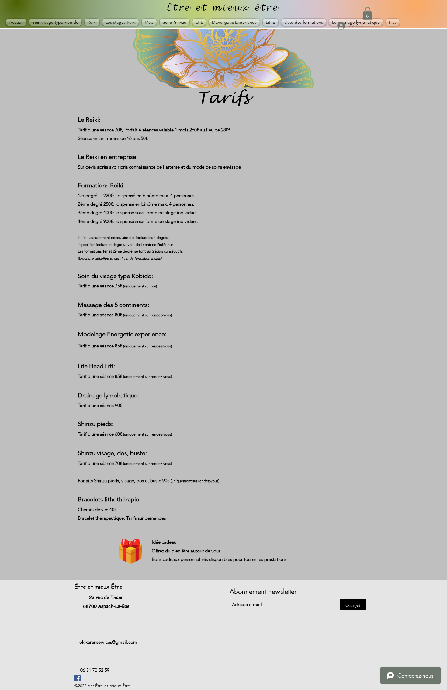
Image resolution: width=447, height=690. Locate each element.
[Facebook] (77, 678)
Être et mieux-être (222, 7)
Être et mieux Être (98, 586)
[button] (367, 13)
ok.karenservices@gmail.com (108, 642)
